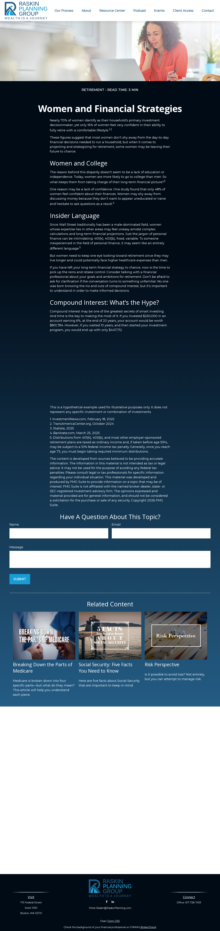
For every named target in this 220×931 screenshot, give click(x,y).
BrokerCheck (148, 927)
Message (16, 547)
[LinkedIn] (112, 901)
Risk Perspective (162, 664)
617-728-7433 (193, 902)
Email (116, 524)
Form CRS (113, 921)
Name (14, 524)
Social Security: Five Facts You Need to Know (105, 667)
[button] (64, 10)
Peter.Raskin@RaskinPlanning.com (110, 908)
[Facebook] (106, 901)
